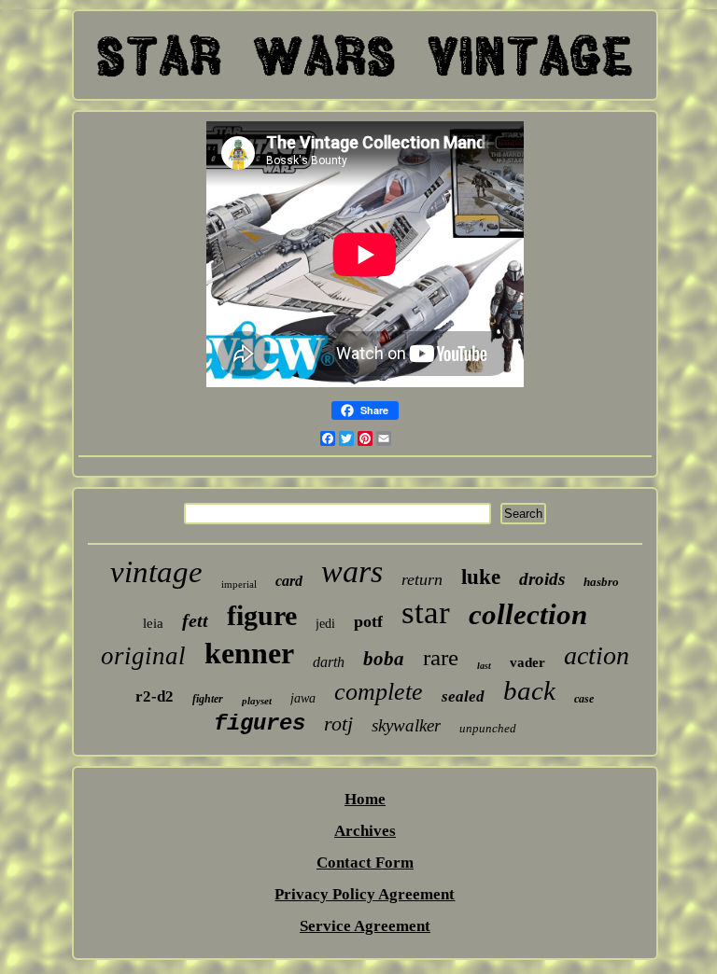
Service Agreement (365, 926)
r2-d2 (154, 696)
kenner (249, 653)
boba (383, 658)
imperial (239, 584)
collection (528, 614)
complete (378, 691)
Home (365, 799)
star (425, 612)
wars (352, 571)
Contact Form (365, 862)
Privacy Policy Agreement (364, 894)
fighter (207, 698)
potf (368, 621)
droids (542, 579)
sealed (463, 696)
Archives (365, 831)
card (288, 581)
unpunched (487, 728)
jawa (303, 698)
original (143, 656)
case (584, 698)
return (422, 579)
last (484, 666)
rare (440, 657)
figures (259, 723)
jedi (325, 624)
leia (153, 623)
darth (328, 662)
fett (195, 620)
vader (527, 662)
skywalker (406, 725)
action (596, 655)
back (529, 690)
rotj (338, 723)
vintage (156, 572)
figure (262, 615)
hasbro (601, 582)
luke (480, 577)
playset (257, 700)
